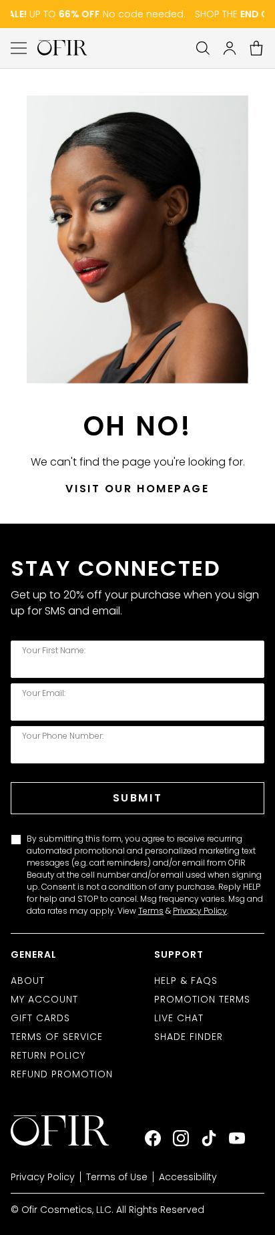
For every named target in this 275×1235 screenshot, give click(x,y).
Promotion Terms (202, 999)
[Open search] (203, 48)
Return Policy (48, 1055)
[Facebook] (153, 1138)
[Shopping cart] (256, 48)
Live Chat (179, 1018)
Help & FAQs (186, 980)
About (28, 980)
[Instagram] (181, 1138)
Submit (137, 798)
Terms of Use (117, 1177)
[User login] (230, 48)
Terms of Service (57, 1036)
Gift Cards (40, 1018)
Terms (151, 910)
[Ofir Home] (69, 1130)
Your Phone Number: (62, 736)
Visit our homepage (137, 489)
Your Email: (43, 693)
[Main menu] (19, 48)
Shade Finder (188, 1036)
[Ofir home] (62, 48)
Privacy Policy (200, 910)
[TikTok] (209, 1138)
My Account (44, 999)
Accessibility (188, 1177)
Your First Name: (53, 651)
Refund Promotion (62, 1074)
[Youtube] (237, 1138)
